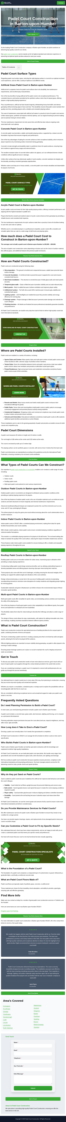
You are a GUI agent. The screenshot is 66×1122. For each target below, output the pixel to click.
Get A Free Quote (33, 993)
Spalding (36, 1019)
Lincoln (5, 1022)
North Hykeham (8, 1028)
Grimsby (5, 1011)
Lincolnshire (7, 1025)
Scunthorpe (6, 1009)
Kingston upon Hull (7, 911)
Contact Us (33, 675)
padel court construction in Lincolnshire (23, 469)
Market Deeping (38, 1024)
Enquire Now (33, 345)
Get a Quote (31, 34)
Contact (61, 3)
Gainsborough (7, 1017)
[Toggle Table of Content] (18, 67)
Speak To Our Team (33, 550)
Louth (5, 1020)
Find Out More (33, 459)
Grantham (37, 1016)
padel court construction (11, 54)
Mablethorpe (37, 1005)
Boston (36, 1013)
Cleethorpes (7, 1014)
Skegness (37, 1011)
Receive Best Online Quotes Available (33, 200)
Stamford (36, 1027)
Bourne (36, 1022)
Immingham (6, 1006)
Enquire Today (33, 769)
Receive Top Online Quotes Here (33, 255)
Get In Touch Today (33, 61)
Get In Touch (33, 1099)
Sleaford (36, 1008)
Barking (15, 911)
